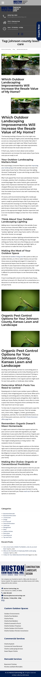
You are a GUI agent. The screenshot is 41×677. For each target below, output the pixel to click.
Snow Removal (7, 535)
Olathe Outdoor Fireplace (12, 626)
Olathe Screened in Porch (12, 623)
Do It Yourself (7, 521)
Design (5, 519)
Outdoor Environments (11, 614)
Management (7, 527)
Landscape (6, 525)
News (4, 529)
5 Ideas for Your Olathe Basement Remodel (15, 555)
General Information (9, 523)
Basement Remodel (9, 513)
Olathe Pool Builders (11, 616)
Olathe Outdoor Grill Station (13, 628)
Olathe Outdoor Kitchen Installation (16, 631)
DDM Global (26, 675)
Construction (7, 517)
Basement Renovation (9, 515)
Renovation (6, 533)
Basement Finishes (10, 664)
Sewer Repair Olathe (11, 651)
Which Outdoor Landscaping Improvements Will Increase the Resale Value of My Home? (19, 86)
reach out (27, 491)
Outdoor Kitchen (8, 531)
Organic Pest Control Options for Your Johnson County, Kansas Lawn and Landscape (20, 320)
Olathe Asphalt (9, 644)
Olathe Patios (8, 618)
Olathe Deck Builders (11, 621)
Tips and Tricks (7, 537)
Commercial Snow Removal (13, 646)
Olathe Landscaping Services (13, 649)
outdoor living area (17, 256)
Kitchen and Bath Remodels (13, 667)
